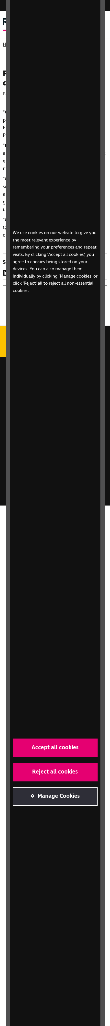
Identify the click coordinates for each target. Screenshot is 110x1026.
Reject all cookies (55, 772)
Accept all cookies (55, 748)
